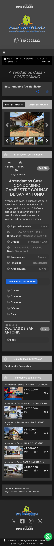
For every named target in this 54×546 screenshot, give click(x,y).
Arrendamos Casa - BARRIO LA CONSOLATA (25, 403)
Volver (47, 61)
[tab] (14, 104)
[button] (7, 125)
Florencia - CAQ (31, 58)
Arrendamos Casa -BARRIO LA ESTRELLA (24, 462)
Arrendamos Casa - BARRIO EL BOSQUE (23, 443)
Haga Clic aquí (11, 491)
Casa (44, 58)
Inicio (9, 58)
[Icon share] (14, 521)
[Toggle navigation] (4, 52)
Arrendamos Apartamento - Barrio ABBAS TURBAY (24, 423)
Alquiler (17, 58)
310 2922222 (30, 40)
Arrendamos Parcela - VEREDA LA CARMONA (26, 384)
